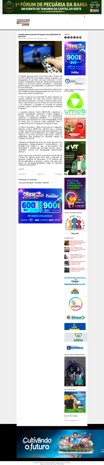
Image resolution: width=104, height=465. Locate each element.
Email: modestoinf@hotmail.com (71, 420)
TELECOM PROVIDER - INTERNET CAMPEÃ (33, 183)
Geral (45, 38)
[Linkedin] (80, 37)
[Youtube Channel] (71, 37)
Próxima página (58, 174)
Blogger (69, 462)
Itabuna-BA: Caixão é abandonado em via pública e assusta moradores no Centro (77, 263)
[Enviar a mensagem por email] (19, 169)
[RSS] (74, 37)
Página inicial (40, 174)
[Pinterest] (77, 37)
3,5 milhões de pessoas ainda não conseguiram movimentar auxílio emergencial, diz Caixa (77, 270)
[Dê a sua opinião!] (20, 169)
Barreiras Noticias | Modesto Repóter (51, 462)
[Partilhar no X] (21, 169)
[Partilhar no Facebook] (23, 169)
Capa (65, 418)
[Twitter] (68, 37)
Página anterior (22, 174)
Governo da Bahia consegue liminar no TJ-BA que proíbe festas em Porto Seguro (77, 249)
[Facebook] (65, 37)
